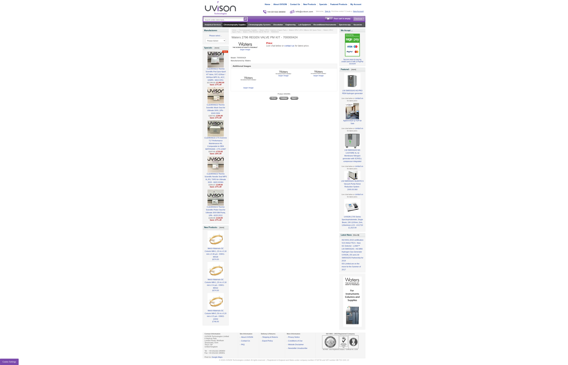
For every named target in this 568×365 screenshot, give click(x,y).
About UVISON (280, 4)
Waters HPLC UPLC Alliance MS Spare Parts (305, 30)
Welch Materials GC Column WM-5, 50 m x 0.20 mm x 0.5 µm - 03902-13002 (215, 315)
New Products (309, 4)
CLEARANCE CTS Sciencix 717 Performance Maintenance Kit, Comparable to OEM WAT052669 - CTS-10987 (215, 143)
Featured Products (338, 4)
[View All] (356, 235)
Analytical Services (213, 25)
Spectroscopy (345, 25)
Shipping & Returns (270, 337)
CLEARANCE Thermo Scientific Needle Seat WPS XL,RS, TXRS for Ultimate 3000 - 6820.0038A (216, 178)
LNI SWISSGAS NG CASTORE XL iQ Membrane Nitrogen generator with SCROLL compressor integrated (352, 155)
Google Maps (217, 357)
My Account (355, 4)
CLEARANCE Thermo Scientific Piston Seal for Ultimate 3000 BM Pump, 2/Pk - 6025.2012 (216, 211)
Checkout (358, 19)
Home (267, 4)
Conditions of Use (295, 341)
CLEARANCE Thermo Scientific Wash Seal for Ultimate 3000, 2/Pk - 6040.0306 (215, 109)
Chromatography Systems (259, 25)
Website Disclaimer (296, 345)
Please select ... (215, 36)
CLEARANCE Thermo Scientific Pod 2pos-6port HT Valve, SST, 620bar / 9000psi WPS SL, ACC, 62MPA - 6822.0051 (216, 74)
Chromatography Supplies (235, 25)
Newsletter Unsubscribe (297, 348)
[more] (216, 48)
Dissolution (278, 25)
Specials (323, 4)
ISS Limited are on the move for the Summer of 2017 (351, 267)
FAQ (243, 345)
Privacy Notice (294, 337)
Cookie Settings (9, 362)
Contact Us (295, 4)
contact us (289, 46)
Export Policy (267, 341)
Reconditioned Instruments (324, 25)
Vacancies (357, 25)
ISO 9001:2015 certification (352, 240)
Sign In (327, 11)
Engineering (290, 25)
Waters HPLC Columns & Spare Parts (273, 30)
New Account (358, 11)
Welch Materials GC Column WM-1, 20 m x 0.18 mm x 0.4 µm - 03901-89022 (215, 284)
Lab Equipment (304, 25)
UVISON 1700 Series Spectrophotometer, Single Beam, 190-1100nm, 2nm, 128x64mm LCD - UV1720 (352, 221)
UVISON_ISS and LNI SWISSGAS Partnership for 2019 (352, 258)
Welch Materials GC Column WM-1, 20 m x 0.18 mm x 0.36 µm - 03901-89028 (215, 252)
